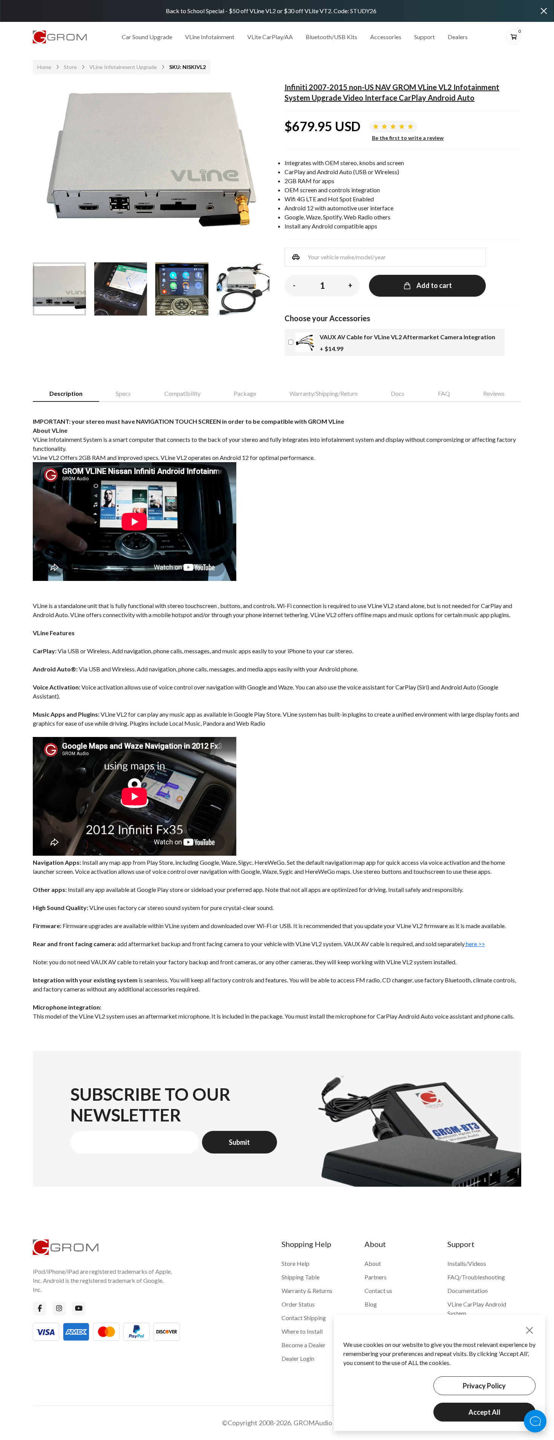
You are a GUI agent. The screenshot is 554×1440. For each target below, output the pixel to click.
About (372, 1263)
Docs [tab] (397, 393)
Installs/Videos (466, 1263)
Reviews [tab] (494, 393)
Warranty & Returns (307, 1290)
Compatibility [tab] (182, 393)
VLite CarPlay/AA (270, 36)
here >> (475, 943)
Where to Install (302, 1331)
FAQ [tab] (444, 393)
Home (44, 67)
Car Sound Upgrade (147, 36)
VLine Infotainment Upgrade (123, 67)
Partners (375, 1277)
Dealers (458, 36)
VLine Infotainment (209, 36)
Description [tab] (66, 393)
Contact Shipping (304, 1317)
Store (70, 67)
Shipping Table (301, 1277)
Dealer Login (298, 1358)
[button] (259, 163)
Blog (370, 1304)
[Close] (544, 10)
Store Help (295, 1263)
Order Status (298, 1304)
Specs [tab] (123, 393)
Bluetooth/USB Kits (331, 36)
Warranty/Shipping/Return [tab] (323, 393)
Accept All (484, 1412)
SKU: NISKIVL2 (187, 67)
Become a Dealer (304, 1344)
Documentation (467, 1290)
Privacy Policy (484, 1386)
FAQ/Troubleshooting (476, 1277)
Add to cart (434, 285)
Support (424, 36)
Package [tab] (245, 393)
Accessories (385, 36)
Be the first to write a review (408, 138)
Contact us (378, 1290)
